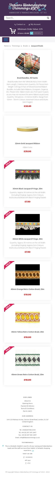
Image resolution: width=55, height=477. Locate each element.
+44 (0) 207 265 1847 (28, 432)
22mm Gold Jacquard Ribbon (27, 143)
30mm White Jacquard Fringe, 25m (28, 239)
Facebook (29, 457)
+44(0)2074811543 (29, 430)
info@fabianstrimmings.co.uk (30, 437)
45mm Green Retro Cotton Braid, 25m (27, 375)
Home (6, 46)
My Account (35, 24)
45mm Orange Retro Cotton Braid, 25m (27, 289)
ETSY (29, 463)
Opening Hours (27, 403)
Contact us (20, 24)
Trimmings (16, 46)
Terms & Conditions (27, 408)
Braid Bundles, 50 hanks (27, 78)
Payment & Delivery (27, 406)
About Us (27, 401)
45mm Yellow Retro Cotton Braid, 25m (27, 332)
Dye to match (27, 411)
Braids (25, 46)
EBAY (29, 460)
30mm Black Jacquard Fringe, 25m (27, 189)
